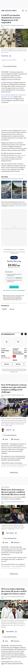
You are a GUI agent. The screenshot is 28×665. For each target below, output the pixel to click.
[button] (22, 10)
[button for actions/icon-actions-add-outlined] (10, 56)
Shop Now (6, 364)
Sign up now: (4, 25)
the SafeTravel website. (20, 206)
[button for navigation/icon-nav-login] (22, 10)
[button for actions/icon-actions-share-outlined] (24, 60)
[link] (9, 10)
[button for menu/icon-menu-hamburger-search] (25, 10)
